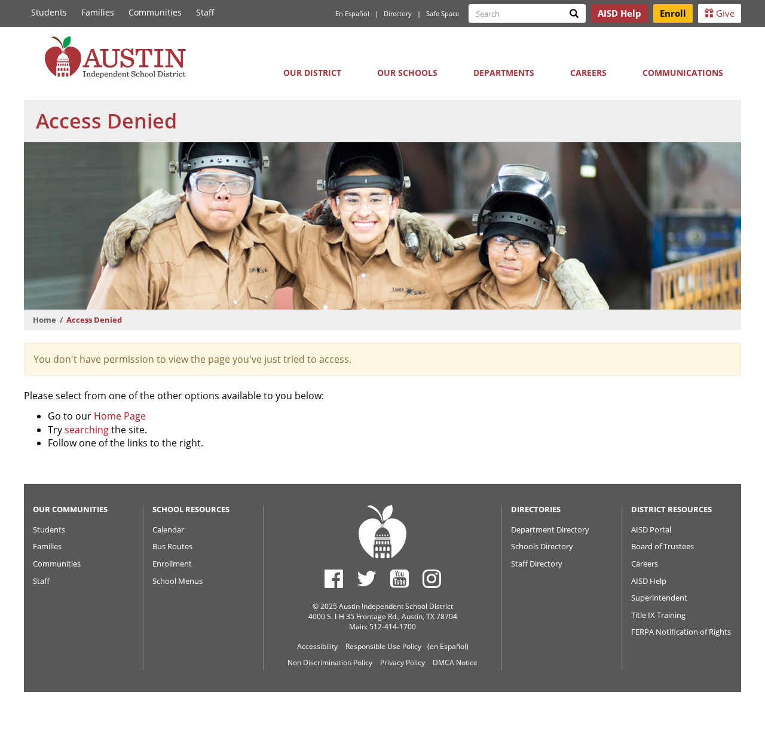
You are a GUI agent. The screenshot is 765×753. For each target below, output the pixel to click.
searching (87, 429)
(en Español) (448, 646)
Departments (503, 72)
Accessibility (317, 646)
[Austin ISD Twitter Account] (367, 578)
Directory (398, 13)
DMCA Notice (455, 662)
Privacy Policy (402, 662)
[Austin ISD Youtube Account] (399, 578)
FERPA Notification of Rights (681, 631)
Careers (588, 72)
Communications (682, 72)
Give (724, 13)
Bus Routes (172, 546)
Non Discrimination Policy (329, 662)
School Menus (177, 581)
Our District (312, 72)
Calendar (168, 529)
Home (44, 319)
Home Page (120, 416)
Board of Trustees (662, 546)
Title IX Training (658, 615)
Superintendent (659, 597)
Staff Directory (536, 563)
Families (97, 12)
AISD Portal (651, 529)
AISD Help (648, 581)
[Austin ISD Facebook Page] (334, 578)
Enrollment (172, 563)
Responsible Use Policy (383, 646)
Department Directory (550, 529)
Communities (155, 12)
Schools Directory (542, 546)
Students (49, 12)
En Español (352, 13)
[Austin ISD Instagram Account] (432, 578)
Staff (205, 12)
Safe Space (442, 13)
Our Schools (407, 72)
